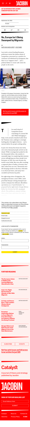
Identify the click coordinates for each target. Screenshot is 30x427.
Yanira (20, 314)
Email (3, 238)
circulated (22, 189)
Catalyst (4, 413)
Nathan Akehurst (7, 47)
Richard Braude (23, 289)
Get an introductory (8, 9)
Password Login (5, 213)
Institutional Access (6, 220)
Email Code (4, 215)
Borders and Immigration (8, 26)
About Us (13, 413)
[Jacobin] (22, 3)
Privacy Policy (15, 416)
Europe (7, 23)
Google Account (5, 218)
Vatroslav (21, 312)
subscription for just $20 (9, 10)
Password (4, 245)
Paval (20, 311)
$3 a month (14, 207)
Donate (22, 344)
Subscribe (8, 344)
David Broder (22, 325)
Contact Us (23, 413)
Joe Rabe (18, 47)
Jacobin (17, 9)
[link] (10, 3)
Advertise (4, 416)
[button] (3, 3)
